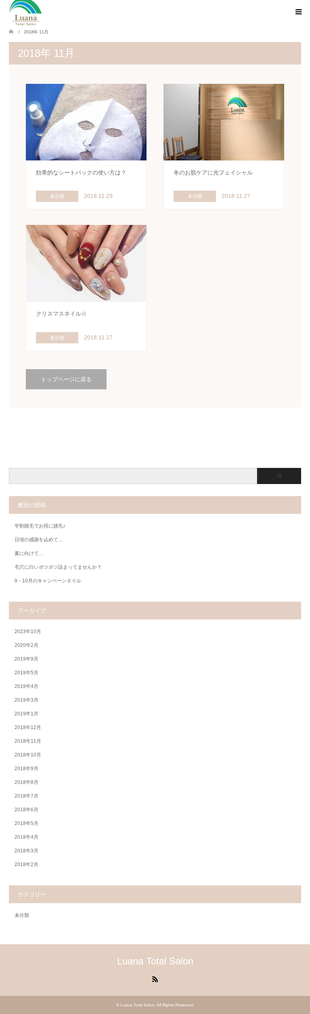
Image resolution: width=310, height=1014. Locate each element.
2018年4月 (26, 837)
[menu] (298, 12)
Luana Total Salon (155, 961)
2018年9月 (26, 768)
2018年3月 (26, 851)
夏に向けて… (29, 553)
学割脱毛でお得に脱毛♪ (40, 526)
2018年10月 (28, 755)
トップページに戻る (66, 379)
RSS (155, 978)
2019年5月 (26, 672)
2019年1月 (26, 714)
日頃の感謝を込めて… (39, 539)
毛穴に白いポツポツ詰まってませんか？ (58, 567)
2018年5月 (26, 823)
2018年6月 (26, 809)
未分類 (22, 915)
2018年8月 (26, 782)
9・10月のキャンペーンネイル (48, 581)
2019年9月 (26, 659)
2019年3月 (26, 700)
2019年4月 (26, 686)
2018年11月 (28, 741)
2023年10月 (28, 631)
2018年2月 (26, 864)
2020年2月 (26, 645)
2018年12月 (28, 727)
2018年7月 (26, 796)
